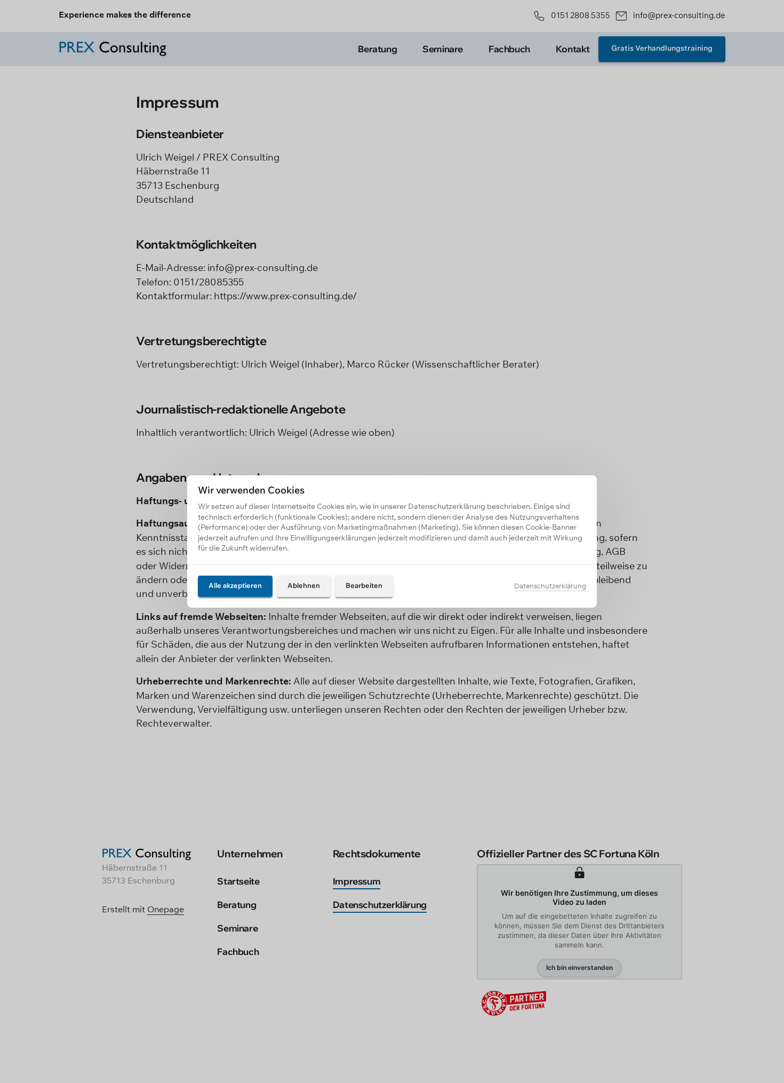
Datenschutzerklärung (550, 587)
